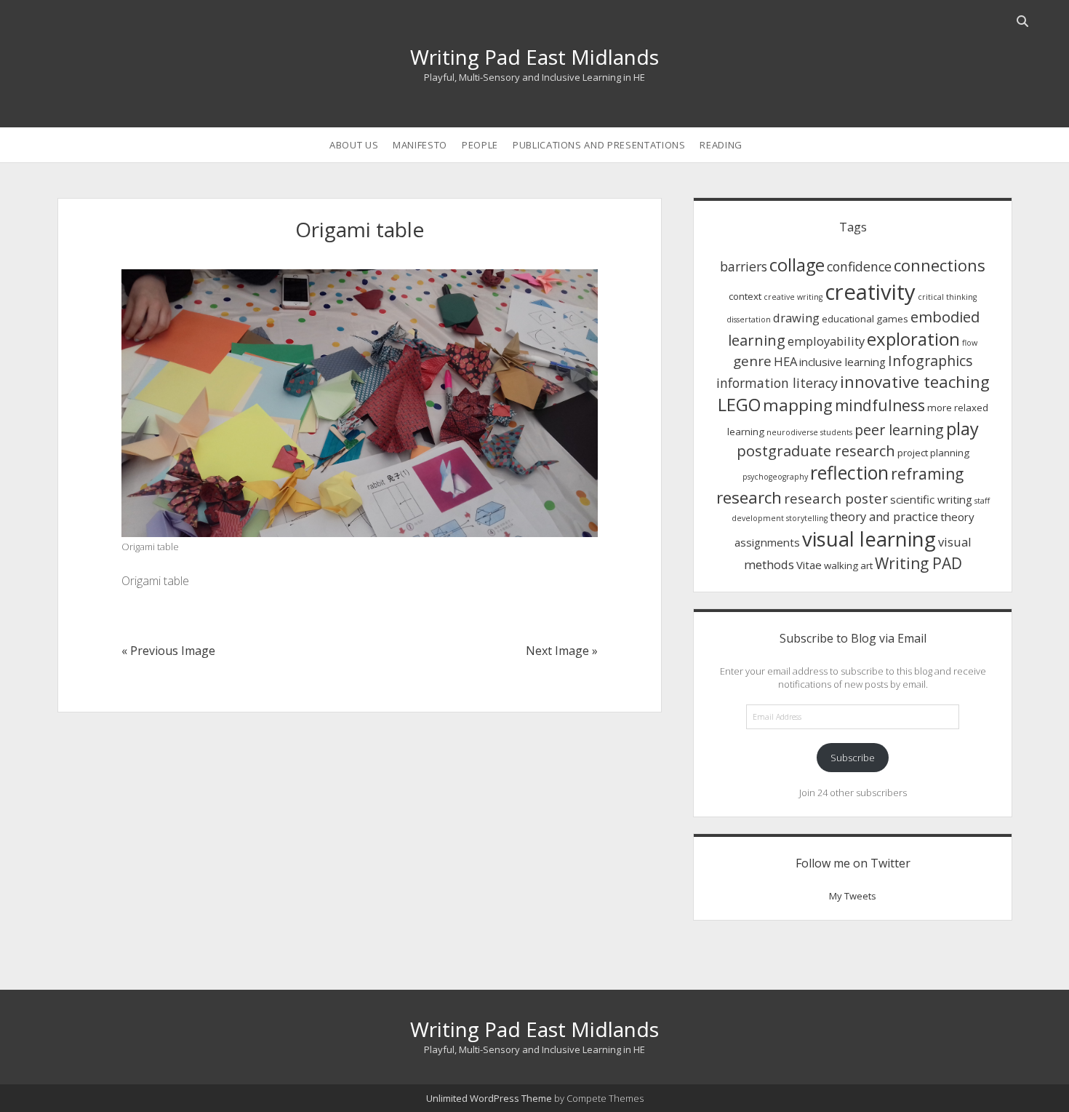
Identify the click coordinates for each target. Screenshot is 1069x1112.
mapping (798, 405)
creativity (870, 291)
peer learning (899, 430)
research (749, 497)
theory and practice (884, 516)
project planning (933, 452)
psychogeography (775, 477)
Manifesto (420, 144)
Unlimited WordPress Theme (489, 1098)
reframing (927, 474)
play (962, 428)
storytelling (807, 518)
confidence (859, 266)
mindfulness (880, 405)
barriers (743, 266)
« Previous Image (168, 651)
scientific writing (931, 499)
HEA (785, 361)
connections (939, 265)
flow (969, 343)
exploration (913, 339)
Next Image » (562, 651)
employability (826, 341)
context (745, 296)
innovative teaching (915, 381)
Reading (721, 144)
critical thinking (947, 297)
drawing (796, 317)
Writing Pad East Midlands (534, 57)
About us (353, 144)
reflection (849, 473)
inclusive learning (842, 361)
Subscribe (852, 757)
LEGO (739, 404)
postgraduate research (816, 450)
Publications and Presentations (599, 144)
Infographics (930, 360)
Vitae (809, 564)
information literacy (777, 383)
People (480, 144)
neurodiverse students (809, 432)
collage (797, 265)
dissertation (748, 319)
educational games (865, 318)
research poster (836, 498)
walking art (848, 565)
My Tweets (852, 895)
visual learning (869, 538)
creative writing (793, 297)
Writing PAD (918, 563)
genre (752, 361)
